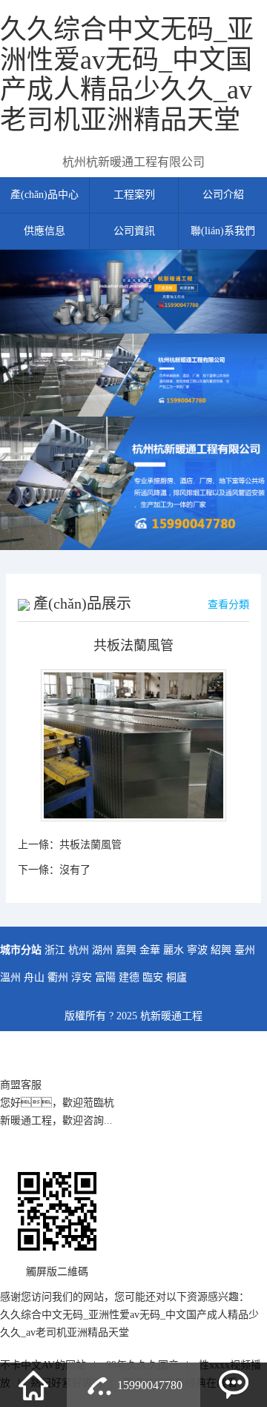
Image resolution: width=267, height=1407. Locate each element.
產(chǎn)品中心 (44, 194)
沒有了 (74, 869)
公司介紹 (223, 194)
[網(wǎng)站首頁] (33, 1385)
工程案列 (134, 194)
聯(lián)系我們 (223, 230)
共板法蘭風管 (90, 844)
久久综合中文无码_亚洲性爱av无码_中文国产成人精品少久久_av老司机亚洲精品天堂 (127, 75)
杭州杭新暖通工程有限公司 (133, 162)
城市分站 (21, 950)
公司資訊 (134, 230)
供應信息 (44, 230)
